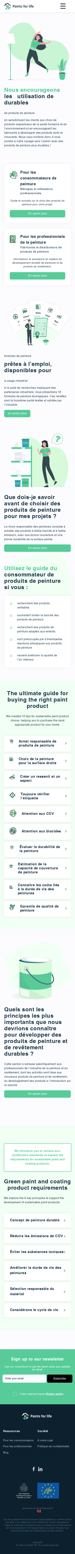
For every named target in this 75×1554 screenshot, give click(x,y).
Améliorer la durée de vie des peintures (35, 1270)
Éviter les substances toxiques (37, 1252)
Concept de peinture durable (35, 1220)
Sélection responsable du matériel (32, 1291)
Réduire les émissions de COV (36, 1236)
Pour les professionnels (17, 1446)
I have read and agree (41, 1394)
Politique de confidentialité (53, 1446)
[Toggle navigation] (62, 6)
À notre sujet (45, 1440)
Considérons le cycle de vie (34, 1310)
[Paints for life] (20, 6)
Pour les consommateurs (18, 1440)
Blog (6, 1452)
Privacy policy (54, 1394)
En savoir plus (37, 213)
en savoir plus (17, 413)
